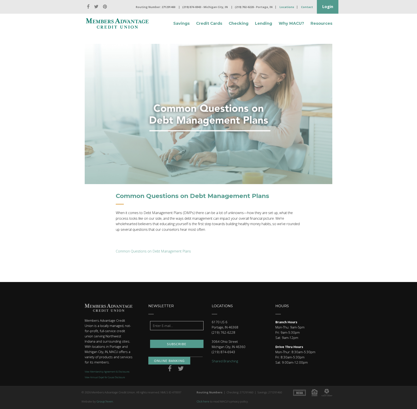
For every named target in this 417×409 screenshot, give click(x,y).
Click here (203, 401)
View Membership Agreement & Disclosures (107, 371)
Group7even (104, 401)
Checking (238, 23)
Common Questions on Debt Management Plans (153, 251)
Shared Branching (225, 361)
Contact (307, 7)
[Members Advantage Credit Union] (117, 23)
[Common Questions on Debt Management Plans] (208, 114)
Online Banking (169, 360)
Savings (181, 23)
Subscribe (176, 344)
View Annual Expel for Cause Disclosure (105, 377)
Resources (321, 23)
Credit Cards (209, 23)
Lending (263, 23)
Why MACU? (291, 23)
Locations (287, 7)
